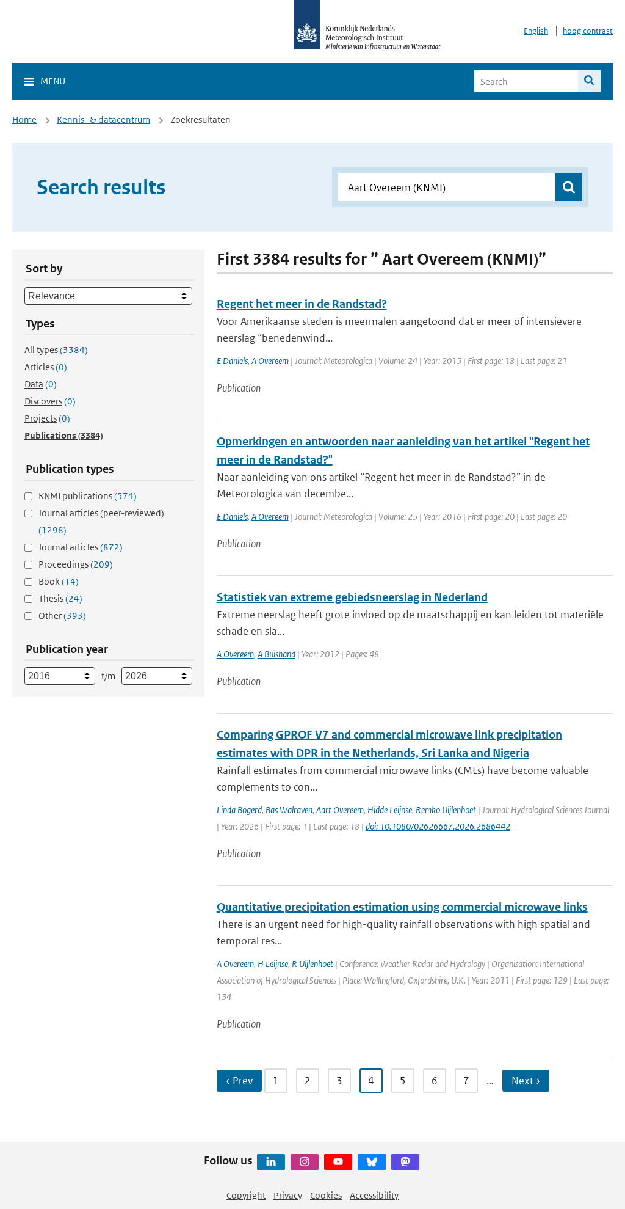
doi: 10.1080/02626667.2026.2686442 (438, 826)
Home (24, 119)
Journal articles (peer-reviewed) (101, 521)
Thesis (60, 598)
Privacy (287, 1195)
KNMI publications (87, 496)
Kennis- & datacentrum (103, 119)
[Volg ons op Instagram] (304, 1162)
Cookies (326, 1195)
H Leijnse (273, 964)
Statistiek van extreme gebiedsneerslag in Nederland (352, 597)
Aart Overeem (340, 810)
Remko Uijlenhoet (446, 810)
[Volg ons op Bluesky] (371, 1162)
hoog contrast (588, 31)
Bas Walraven (289, 810)
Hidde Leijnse (389, 810)
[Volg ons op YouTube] (338, 1162)
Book (58, 581)
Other (62, 615)
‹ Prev (239, 1080)
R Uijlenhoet (312, 964)
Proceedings (75, 564)
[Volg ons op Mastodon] (405, 1162)
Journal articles (80, 547)
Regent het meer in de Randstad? (302, 304)
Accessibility (374, 1195)
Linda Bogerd (239, 810)
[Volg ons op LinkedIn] (271, 1162)
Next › (525, 1080)
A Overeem (270, 361)
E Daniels (232, 361)
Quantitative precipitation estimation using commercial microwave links (402, 907)
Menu (52, 81)
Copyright (246, 1195)
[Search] (589, 81)
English (536, 31)
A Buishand (276, 654)
